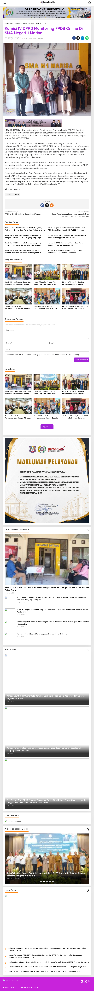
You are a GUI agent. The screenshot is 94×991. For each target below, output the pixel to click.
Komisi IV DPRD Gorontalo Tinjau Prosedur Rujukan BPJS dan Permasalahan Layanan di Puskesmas (23, 251)
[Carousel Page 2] (44, 881)
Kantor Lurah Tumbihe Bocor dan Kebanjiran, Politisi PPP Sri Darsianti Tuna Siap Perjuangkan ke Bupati (25, 229)
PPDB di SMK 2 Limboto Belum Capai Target (23, 213)
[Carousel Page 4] (50, 881)
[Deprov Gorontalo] (47, 2)
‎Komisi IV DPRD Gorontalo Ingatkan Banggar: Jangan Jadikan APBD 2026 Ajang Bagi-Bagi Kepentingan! (23, 236)
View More (47, 427)
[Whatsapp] (87, 38)
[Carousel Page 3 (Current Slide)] (47, 881)
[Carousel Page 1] (41, 881)
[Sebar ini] (74, 38)
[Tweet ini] (78, 38)
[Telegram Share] (82, 38)
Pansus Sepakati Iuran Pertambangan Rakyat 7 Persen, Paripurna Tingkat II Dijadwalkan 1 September (18, 307)
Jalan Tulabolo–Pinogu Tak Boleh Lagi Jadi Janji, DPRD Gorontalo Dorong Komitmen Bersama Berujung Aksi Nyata (46, 283)
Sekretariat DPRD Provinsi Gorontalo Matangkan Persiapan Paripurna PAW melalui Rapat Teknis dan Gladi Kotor (47, 949)
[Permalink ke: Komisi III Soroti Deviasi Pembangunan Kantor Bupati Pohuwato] (47, 296)
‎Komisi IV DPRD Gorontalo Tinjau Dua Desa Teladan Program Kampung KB (65, 244)
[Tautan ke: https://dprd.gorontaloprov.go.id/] (88, 530)
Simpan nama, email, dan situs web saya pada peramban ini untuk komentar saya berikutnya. (44, 354)
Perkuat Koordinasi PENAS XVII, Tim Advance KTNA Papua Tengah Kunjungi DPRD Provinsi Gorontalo (48, 962)
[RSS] (52, 205)
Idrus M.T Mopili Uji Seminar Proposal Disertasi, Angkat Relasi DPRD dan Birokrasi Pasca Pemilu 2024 (75, 283)
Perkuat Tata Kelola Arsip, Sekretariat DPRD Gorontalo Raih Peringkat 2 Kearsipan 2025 (44, 971)
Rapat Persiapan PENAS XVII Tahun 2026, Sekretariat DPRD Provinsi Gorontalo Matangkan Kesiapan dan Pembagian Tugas (45, 956)
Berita (24, 39)
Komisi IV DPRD (31, 39)
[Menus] (5, 3)
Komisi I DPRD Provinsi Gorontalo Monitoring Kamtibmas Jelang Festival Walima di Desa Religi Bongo (18, 283)
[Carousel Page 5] (53, 881)
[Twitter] (47, 205)
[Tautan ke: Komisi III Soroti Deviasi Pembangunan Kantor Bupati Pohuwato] (10, 638)
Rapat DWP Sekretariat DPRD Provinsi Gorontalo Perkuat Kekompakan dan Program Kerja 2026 (47, 967)
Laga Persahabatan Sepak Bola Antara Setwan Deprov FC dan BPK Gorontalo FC (70, 214)
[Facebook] (42, 205)
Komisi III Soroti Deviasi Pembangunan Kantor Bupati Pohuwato (45, 307)
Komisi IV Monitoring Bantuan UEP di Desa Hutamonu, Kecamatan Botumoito (65, 251)
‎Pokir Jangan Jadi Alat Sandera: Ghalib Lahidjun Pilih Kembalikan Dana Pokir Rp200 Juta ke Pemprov (68, 229)
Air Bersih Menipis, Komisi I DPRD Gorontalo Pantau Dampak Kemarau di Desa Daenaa (75, 307)
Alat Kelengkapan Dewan (13, 39)
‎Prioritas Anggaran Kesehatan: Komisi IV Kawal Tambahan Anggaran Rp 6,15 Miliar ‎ (67, 236)
